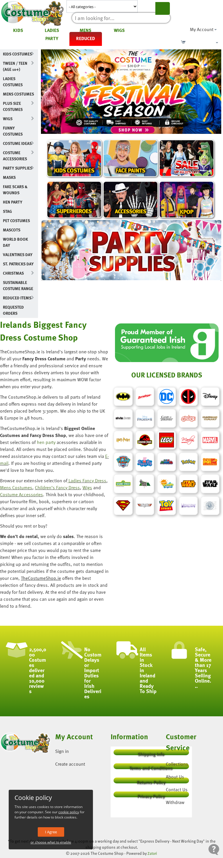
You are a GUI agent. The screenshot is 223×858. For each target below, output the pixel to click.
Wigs (119, 30)
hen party (46, 442)
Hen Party (12, 202)
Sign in (62, 751)
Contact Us (177, 789)
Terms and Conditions (151, 767)
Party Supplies (17, 168)
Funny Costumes (13, 131)
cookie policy (68, 812)
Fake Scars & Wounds (15, 190)
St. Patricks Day (18, 264)
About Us (175, 776)
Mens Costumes (18, 94)
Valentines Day (18, 254)
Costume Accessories (15, 156)
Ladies (52, 30)
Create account (70, 763)
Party (51, 38)
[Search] (162, 8)
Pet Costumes (16, 220)
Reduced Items (17, 298)
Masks (9, 177)
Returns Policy (151, 781)
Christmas (13, 273)
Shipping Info (151, 753)
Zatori (152, 853)
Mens (85, 30)
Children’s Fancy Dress (57, 487)
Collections (177, 763)
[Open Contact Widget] (214, 849)
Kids (18, 30)
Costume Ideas (17, 143)
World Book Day (15, 242)
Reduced (85, 38)
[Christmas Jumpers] (68, 480)
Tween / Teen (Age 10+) (15, 66)
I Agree (51, 831)
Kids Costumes (17, 54)
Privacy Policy (151, 795)
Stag (7, 211)
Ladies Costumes (13, 81)
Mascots (11, 230)
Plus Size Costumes (13, 106)
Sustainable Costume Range (18, 285)
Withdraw (175, 802)
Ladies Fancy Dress (87, 480)
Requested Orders (13, 310)
